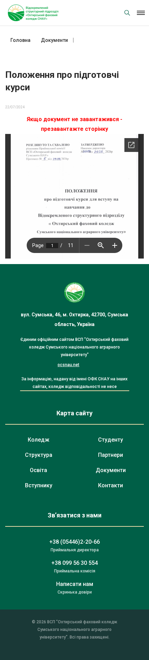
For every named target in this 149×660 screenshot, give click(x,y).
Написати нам (74, 584)
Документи (111, 470)
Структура (38, 455)
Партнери (110, 455)
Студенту (110, 439)
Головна (20, 40)
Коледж (38, 439)
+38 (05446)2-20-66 (74, 542)
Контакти (110, 485)
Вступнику (38, 485)
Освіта (38, 470)
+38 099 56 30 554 (74, 563)
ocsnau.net (68, 364)
